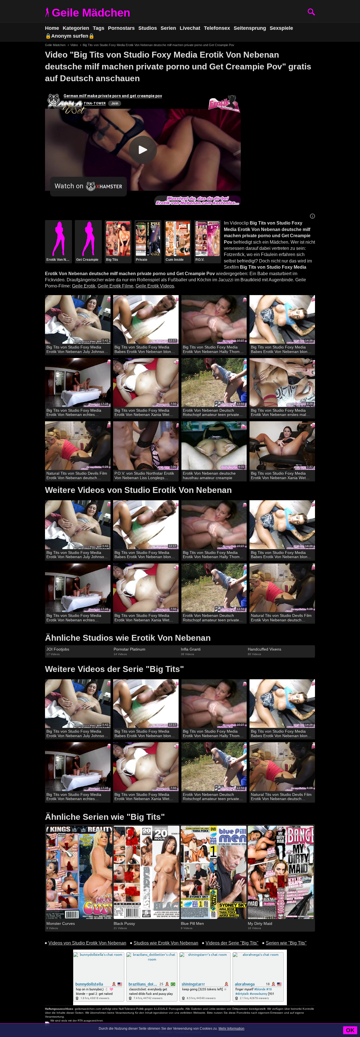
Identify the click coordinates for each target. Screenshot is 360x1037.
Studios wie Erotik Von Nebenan (166, 943)
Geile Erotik (83, 286)
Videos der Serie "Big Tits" (232, 943)
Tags (98, 28)
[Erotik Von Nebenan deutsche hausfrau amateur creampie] (214, 445)
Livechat (190, 28)
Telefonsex (217, 28)
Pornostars (121, 28)
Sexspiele (281, 28)
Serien (168, 28)
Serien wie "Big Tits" (286, 943)
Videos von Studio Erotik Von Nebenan (87, 943)
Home (52, 28)
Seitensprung (250, 28)
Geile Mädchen (91, 12)
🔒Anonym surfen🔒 (69, 36)
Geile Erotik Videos (155, 286)
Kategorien (76, 28)
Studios (147, 28)
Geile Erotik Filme (115, 286)
